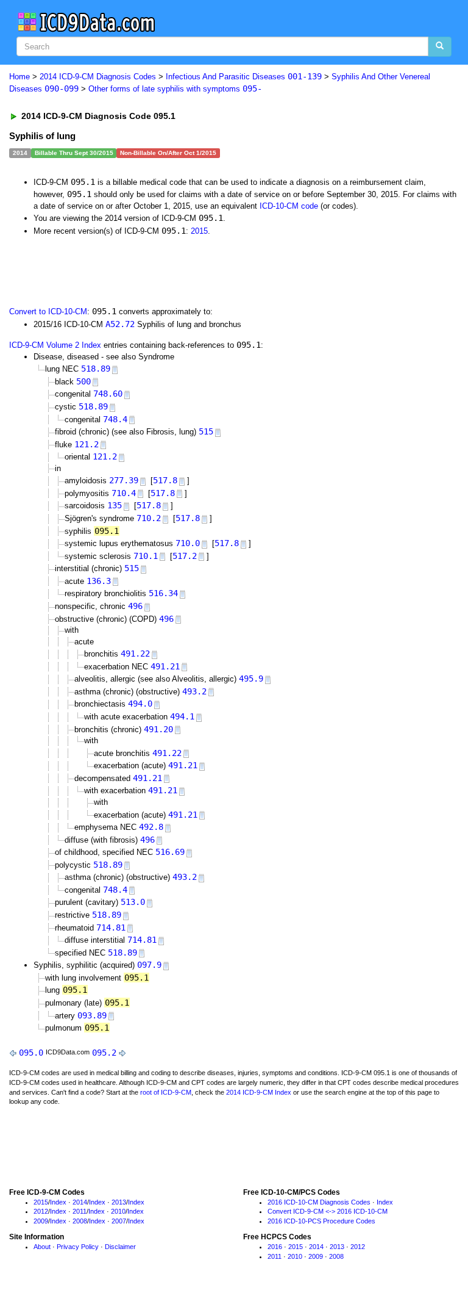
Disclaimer (120, 1246)
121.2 (86, 444)
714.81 (111, 927)
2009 (41, 1221)
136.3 (99, 581)
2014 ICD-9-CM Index (258, 1092)
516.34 (163, 593)
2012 (41, 1211)
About (42, 1246)
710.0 (188, 543)
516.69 (170, 852)
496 (135, 606)
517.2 (184, 556)
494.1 (182, 716)
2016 (275, 1246)
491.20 (158, 729)
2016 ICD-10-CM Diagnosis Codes (319, 1202)
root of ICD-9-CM (165, 1092)
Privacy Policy (78, 1246)
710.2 (148, 518)
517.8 (165, 480)
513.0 (133, 902)
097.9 (149, 965)
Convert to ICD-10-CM (48, 311)
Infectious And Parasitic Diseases (244, 76)
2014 (80, 1202)
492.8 (151, 827)
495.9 (251, 678)
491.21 (165, 666)
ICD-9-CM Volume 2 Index (55, 345)
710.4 (124, 493)
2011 (80, 1211)
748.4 (115, 419)
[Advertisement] (147, 269)
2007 (119, 1221)
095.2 (104, 1052)
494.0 (140, 703)
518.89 (95, 368)
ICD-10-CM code (289, 206)
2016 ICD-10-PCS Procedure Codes (321, 1221)
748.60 (107, 393)
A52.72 (120, 324)
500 (83, 381)
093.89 (92, 1015)
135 (114, 505)
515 (206, 431)
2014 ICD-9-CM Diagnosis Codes (98, 76)
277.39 (123, 480)
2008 (80, 1221)
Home (19, 76)
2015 (199, 231)
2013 (119, 1202)
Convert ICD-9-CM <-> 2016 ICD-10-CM (328, 1211)
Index (58, 1202)
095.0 (31, 1052)
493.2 (194, 691)
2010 (118, 1211)
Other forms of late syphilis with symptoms (175, 88)
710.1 (145, 556)
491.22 (135, 653)
